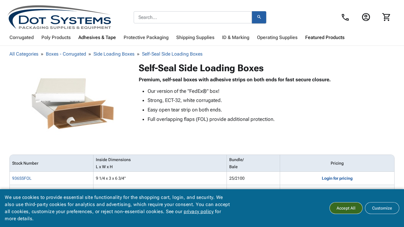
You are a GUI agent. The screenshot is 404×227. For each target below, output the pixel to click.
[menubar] (202, 37)
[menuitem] (22, 37)
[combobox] (193, 17)
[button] (72, 103)
